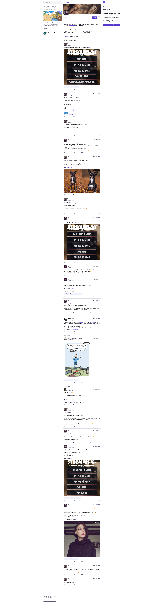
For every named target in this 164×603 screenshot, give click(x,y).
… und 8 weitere (81, 402)
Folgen (94, 17)
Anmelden (111, 27)
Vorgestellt (76, 36)
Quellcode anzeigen (52, 601)
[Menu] (99, 17)
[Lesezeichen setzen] (90, 90)
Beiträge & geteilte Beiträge (70, 40)
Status (51, 596)
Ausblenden (96, 50)
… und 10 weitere (82, 559)
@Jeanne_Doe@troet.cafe (68, 18)
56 (64, 22)
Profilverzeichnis (56, 596)
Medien (71, 36)
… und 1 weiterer (82, 87)
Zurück (67, 2)
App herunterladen (53, 599)
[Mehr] (99, 90)
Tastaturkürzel (46, 601)
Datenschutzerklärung (47, 597)
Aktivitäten (66, 36)
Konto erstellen (111, 25)
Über (48, 596)
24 (70, 22)
